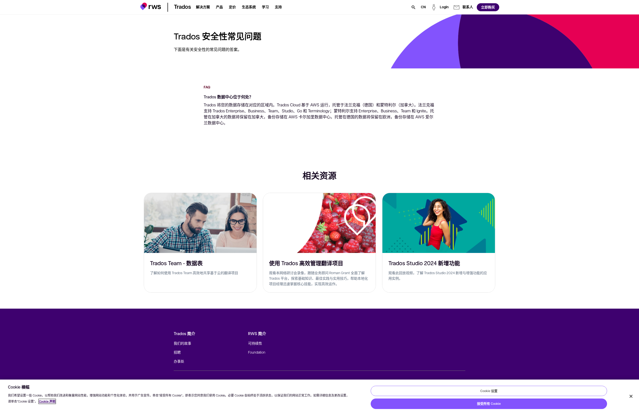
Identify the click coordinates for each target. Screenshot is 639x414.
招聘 (177, 352)
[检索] (413, 7)
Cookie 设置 (488, 391)
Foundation (256, 352)
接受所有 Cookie (489, 403)
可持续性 (255, 343)
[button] (150, 6)
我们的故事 (182, 343)
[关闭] (631, 396)
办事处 (179, 361)
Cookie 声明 (47, 401)
